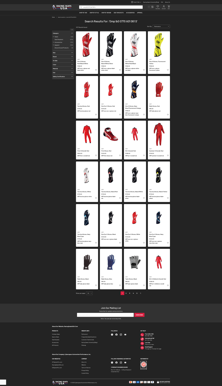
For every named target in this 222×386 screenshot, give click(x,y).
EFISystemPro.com (57, 362)
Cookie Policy (85, 373)
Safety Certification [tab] (59, 76)
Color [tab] (54, 64)
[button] (95, 69)
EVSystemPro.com (57, 367)
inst (121, 335)
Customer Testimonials (88, 339)
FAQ (162, 2)
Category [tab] (56, 33)
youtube (125, 335)
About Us (167, 2)
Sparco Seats (55, 337)
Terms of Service (86, 367)
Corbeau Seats (56, 334)
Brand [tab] (55, 56)
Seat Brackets (55, 339)
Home (53, 17)
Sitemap (84, 345)
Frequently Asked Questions (89, 337)
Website (84, 365)
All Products (55, 345)
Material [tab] (55, 68)
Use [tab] (54, 72)
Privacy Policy (85, 370)
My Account (85, 334)
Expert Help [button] (136, 2)
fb (116, 335)
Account (164, 8)
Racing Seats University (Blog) (151, 2)
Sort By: (149, 26)
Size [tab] (54, 52)
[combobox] (111, 7)
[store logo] (63, 7)
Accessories (55, 342)
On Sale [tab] (55, 60)
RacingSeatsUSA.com (58, 365)
